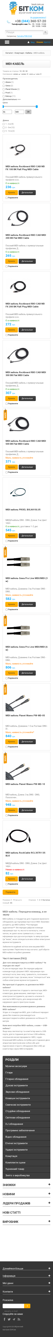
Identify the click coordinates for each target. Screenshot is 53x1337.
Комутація (19, 53)
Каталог (9, 53)
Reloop (8, 96)
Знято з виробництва (17, 1175)
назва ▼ (24, 74)
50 (26, 71)
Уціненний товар (14, 1168)
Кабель (29, 53)
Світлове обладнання (17, 1117)
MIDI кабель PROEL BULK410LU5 (23, 509)
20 (23, 71)
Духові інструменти (16, 1085)
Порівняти (13, 198)
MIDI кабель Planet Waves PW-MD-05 (25, 715)
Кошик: (40, 42)
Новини (9, 1194)
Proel (7, 93)
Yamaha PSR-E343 (24, 36)
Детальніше (27, 192)
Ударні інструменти (16, 1149)
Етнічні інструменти (16, 1143)
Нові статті (11, 1212)
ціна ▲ (32, 74)
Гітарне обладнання (16, 1079)
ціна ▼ (39, 74)
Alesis (8, 82)
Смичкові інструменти (18, 1104)
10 (20, 71)
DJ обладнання (14, 1123)
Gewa (8, 86)
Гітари (9, 1072)
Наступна (46, 900)
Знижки (9, 1185)
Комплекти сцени (15, 1162)
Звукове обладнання (17, 1091)
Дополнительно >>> (12, 99)
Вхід (32, 42)
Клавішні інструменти (17, 1098)
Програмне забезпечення (20, 1130)
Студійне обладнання (17, 1111)
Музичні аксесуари (16, 1066)
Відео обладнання (15, 1136)
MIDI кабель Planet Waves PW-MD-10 (25, 784)
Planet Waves (11, 89)
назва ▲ (16, 74)
